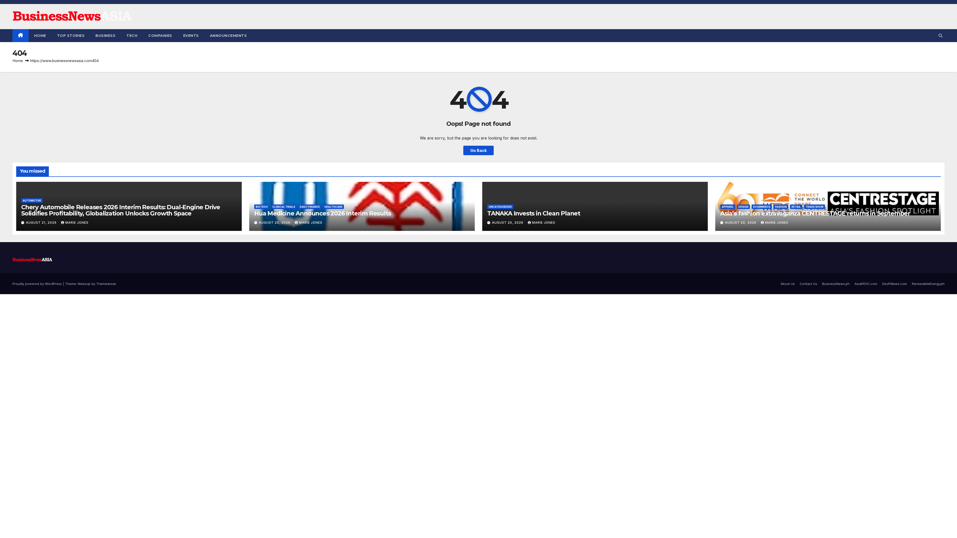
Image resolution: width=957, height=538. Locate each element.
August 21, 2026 (42, 222)
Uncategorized (500, 206)
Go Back (478, 150)
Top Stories (71, 35)
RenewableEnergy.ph (928, 284)
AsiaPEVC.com (866, 284)
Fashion (781, 206)
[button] (941, 35)
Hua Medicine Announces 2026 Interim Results (322, 213)
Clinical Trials (283, 206)
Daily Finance (310, 206)
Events (191, 35)
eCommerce (761, 206)
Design (743, 206)
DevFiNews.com (894, 284)
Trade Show (814, 206)
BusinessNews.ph (836, 284)
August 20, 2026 (275, 222)
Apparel (728, 206)
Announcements (228, 35)
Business (105, 35)
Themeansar (106, 284)
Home (40, 35)
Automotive (32, 200)
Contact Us (808, 284)
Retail (796, 206)
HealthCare (333, 206)
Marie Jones (76, 222)
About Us (788, 284)
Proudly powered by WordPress (37, 284)
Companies (160, 35)
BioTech (262, 206)
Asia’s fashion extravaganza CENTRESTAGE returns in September (815, 213)
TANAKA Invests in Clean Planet (533, 213)
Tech (131, 35)
